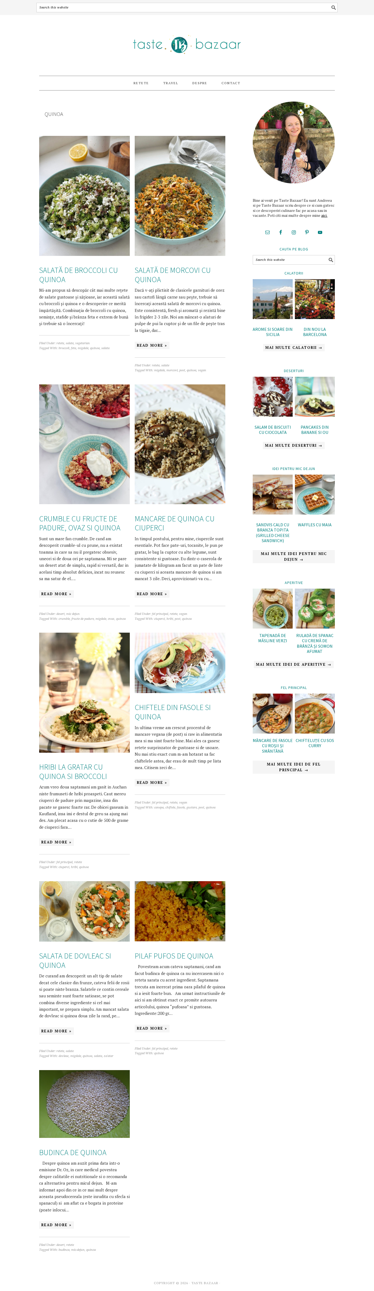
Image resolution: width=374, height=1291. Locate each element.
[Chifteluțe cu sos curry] (315, 732)
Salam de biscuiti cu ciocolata (273, 429)
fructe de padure (82, 619)
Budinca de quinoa (73, 1152)
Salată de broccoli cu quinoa (78, 274)
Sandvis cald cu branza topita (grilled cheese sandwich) (273, 532)
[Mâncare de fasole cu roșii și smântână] (273, 732)
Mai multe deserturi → (294, 445)
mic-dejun (78, 1250)
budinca (64, 1250)
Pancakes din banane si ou (315, 429)
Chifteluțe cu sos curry (315, 743)
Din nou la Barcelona (315, 331)
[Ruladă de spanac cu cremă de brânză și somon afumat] (315, 627)
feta (73, 348)
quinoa (95, 348)
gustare (191, 807)
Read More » (152, 345)
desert (60, 614)
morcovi (172, 370)
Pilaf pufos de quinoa (174, 956)
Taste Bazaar (187, 43)
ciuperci (159, 619)
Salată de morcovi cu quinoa (173, 274)
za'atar (108, 1056)
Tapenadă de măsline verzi (272, 638)
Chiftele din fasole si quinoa (173, 712)
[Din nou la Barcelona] (315, 300)
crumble (64, 619)
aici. (324, 215)
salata (105, 348)
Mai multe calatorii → (294, 347)
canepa (159, 807)
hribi (169, 619)
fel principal (160, 614)
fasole (181, 807)
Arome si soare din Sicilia (273, 331)
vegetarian (82, 343)
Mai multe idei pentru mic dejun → (294, 556)
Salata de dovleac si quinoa (75, 960)
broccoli (64, 348)
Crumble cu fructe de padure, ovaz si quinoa (79, 523)
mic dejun (73, 614)
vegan (202, 370)
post (182, 370)
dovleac (64, 1056)
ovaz (111, 619)
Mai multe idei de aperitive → (294, 664)
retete (60, 343)
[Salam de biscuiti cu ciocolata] (273, 397)
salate (70, 343)
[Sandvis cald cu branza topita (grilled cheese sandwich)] (273, 495)
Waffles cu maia (315, 524)
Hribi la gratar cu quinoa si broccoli (73, 771)
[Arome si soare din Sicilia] (273, 300)
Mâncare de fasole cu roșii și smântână (273, 745)
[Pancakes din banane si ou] (315, 397)
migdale (83, 348)
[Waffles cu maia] (315, 495)
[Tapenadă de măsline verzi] (273, 627)
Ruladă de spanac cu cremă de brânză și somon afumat (314, 643)
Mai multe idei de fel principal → (294, 767)
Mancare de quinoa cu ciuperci (175, 523)
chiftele (170, 807)
